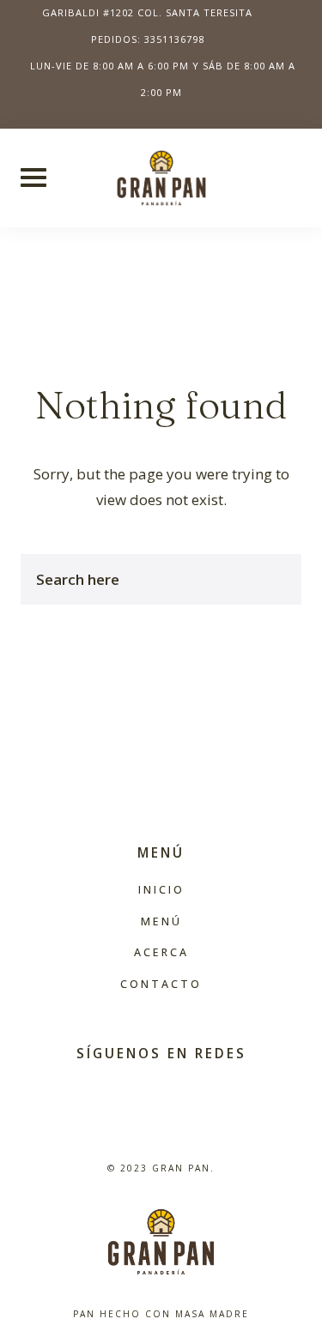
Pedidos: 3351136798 (147, 39)
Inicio (161, 889)
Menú (161, 921)
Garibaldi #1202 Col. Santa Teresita (147, 12)
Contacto (161, 984)
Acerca (161, 952)
